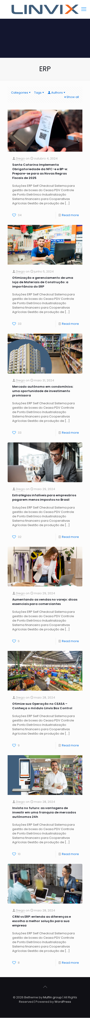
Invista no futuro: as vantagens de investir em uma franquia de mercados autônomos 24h (44, 812)
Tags (38, 92)
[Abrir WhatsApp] (78, 1006)
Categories (19, 92)
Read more (70, 215)
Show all (72, 97)
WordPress (62, 1002)
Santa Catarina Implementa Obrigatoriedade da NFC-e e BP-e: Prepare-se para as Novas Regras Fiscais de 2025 (40, 171)
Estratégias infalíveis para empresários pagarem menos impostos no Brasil (44, 497)
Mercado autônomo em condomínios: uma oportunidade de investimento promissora (42, 391)
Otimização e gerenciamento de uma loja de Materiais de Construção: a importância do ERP (42, 282)
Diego (20, 158)
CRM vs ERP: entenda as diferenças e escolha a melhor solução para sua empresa (41, 921)
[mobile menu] (84, 9)
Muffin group (52, 997)
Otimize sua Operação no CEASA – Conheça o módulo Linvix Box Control (42, 706)
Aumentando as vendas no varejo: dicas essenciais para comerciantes (44, 601)
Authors (57, 92)
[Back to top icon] (45, 987)
